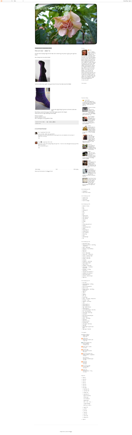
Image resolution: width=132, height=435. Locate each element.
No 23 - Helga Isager (86, 253)
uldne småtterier (86, 343)
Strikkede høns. (85, 322)
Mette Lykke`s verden (87, 346)
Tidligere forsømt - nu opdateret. (88, 354)
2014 (84, 382)
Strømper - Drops (85, 300)
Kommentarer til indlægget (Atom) (46, 171)
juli (84, 409)
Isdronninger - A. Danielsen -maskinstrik (87, 267)
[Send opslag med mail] (47, 121)
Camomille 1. (84, 314)
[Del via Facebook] (53, 122)
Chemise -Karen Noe (86, 257)
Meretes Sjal (84, 297)
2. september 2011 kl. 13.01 (47, 142)
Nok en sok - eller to (87, 405)
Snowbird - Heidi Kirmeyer (87, 276)
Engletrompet (86, 400)
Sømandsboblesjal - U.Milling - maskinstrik (88, 285)
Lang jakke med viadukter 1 (87, 273)
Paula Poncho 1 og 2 (86, 243)
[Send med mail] (49, 122)
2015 (84, 381)
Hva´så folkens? (87, 398)
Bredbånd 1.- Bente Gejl (86, 265)
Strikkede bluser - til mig (87, 371)
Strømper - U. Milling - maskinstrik (86, 270)
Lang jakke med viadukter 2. (87, 271)
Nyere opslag (37, 169)
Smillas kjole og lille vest (87, 224)
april (85, 414)
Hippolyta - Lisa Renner (86, 301)
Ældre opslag (75, 169)
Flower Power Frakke (86, 192)
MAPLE (89, 126)
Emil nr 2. (90, 144)
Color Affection (85, 218)
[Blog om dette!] (50, 122)
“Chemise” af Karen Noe (91, 108)
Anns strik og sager (86, 365)
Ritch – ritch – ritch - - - (88, 402)
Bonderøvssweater (86, 321)
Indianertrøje (84, 317)
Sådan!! (89, 161)
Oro (83, 222)
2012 (84, 386)
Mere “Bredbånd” (91, 116)
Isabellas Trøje (85, 198)
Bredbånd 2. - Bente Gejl (87, 261)
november (86, 390)
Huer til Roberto (85, 232)
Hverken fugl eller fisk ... (87, 342)
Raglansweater (85, 215)
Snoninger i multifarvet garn (88, 358)
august (85, 407)
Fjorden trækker (86, 335)
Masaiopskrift (85, 210)
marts (85, 415)
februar (85, 417)
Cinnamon (84, 260)
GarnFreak (85, 361)
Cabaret (83, 220)
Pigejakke (84, 294)
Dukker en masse (85, 206)
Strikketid (85, 362)
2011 (83, 387)
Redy (83, 208)
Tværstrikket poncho (86, 274)
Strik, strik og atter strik (87, 353)
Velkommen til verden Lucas (88, 339)
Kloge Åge (84, 325)
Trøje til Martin (85, 264)
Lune (83, 303)
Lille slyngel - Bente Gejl (87, 324)
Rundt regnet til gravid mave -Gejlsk (88, 327)
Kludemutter (85, 338)
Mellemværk (84, 199)
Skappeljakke (84, 191)
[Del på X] (52, 122)
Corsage (83, 221)
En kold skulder (86, 367)
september (86, 394)
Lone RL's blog (85, 349)
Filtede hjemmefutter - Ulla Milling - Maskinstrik (89, 245)
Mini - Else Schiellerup (86, 311)
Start (57, 169)
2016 (84, 379)
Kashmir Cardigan (85, 200)
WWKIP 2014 (87, 100)
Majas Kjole (90, 135)
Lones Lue (84, 251)
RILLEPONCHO (91, 169)
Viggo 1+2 (84, 291)
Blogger (70, 431)
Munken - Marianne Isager (87, 255)
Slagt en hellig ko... (86, 334)
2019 (84, 377)
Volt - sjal (84, 296)
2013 (84, 384)
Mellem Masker (54, 8)
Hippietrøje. (84, 319)
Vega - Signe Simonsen (86, 307)
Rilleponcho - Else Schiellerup (87, 248)
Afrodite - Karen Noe (86, 258)
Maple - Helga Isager (86, 247)
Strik (40, 123)
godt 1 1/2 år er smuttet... (87, 350)
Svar (39, 138)
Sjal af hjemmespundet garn (87, 315)
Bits (83, 207)
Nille (83, 211)
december (86, 389)
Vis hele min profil (84, 80)
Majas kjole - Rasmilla (86, 329)
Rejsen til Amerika (87, 395)
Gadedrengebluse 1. (86, 308)
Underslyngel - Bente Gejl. (87, 312)
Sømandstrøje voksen (86, 227)
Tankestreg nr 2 (85, 229)
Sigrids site (85, 370)
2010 (84, 419)
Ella (83, 238)
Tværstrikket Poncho (92, 178)
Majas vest (84, 277)
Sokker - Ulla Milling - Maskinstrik (89, 298)
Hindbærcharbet (85, 231)
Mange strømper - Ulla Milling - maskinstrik (88, 290)
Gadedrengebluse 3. (86, 304)
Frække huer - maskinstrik (87, 254)
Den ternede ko (86, 357)
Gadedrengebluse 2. (86, 305)
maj (84, 412)
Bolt (83, 214)
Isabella (83, 228)
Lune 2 (83, 293)
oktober (85, 392)
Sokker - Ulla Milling (86, 318)
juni (84, 410)
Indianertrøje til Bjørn (86, 262)
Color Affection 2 (85, 217)
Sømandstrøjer (85, 236)
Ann (39, 132)
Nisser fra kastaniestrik (87, 286)
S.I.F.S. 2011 (84, 282)
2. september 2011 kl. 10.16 (45, 132)
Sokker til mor (85, 288)
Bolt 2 (83, 213)
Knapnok (84, 225)
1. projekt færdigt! (87, 403)
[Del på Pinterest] (54, 122)
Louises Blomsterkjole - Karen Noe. (89, 310)
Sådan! (89, 151)
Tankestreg (84, 234)
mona (39, 142)
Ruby (83, 235)
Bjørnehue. (84, 250)
